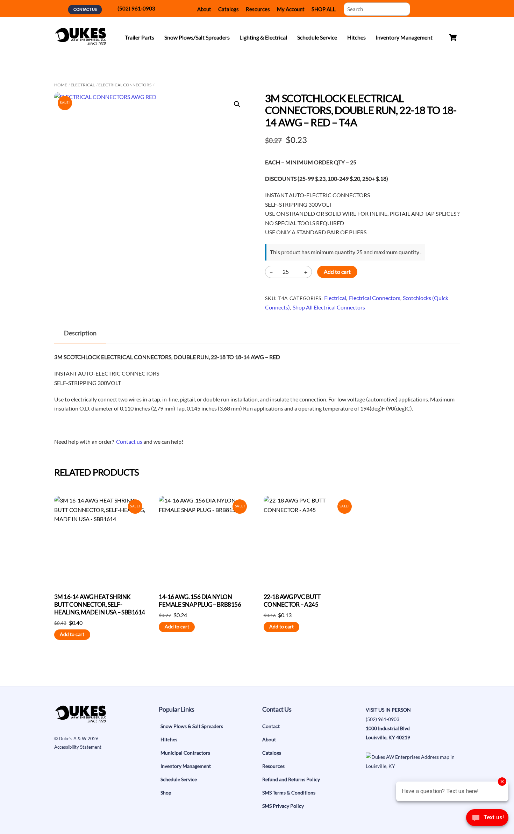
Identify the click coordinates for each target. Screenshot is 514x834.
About (204, 9)
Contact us (129, 441)
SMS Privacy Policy (283, 806)
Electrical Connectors (124, 84)
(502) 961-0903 (136, 8)
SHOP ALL (324, 9)
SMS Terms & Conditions (288, 793)
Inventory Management (404, 37)
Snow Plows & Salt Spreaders (191, 726)
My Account (291, 9)
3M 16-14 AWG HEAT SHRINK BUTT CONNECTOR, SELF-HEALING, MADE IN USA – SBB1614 (99, 604)
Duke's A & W (72, 738)
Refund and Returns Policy (291, 779)
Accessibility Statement (77, 747)
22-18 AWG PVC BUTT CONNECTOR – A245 (292, 600)
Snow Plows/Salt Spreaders (197, 37)
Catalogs (228, 9)
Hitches (356, 37)
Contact (271, 726)
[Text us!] (487, 819)
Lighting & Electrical (263, 37)
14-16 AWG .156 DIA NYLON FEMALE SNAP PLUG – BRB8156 (200, 600)
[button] (237, 104)
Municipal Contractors (185, 753)
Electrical (83, 84)
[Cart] (453, 37)
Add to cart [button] (72, 634)
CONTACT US (85, 9)
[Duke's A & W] (80, 41)
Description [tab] (80, 333)
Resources (258, 9)
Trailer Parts (139, 37)
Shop (165, 793)
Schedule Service (317, 37)
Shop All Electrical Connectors (329, 307)
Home (60, 84)
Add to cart (337, 271)
